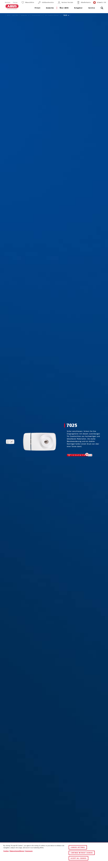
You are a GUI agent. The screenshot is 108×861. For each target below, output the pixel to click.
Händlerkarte (86, 2)
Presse (15, 2)
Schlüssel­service (48, 2)
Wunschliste (29, 2)
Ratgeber (78, 8)
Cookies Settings (78, 847)
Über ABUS (64, 8)
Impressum (29, 851)
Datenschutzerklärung (17, 851)
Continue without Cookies (82, 853)
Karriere (7, 2)
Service (91, 8)
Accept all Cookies (78, 858)
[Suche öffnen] (102, 9)
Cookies (6, 851)
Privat (37, 8)
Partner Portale (67, 2)
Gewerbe (50, 8)
